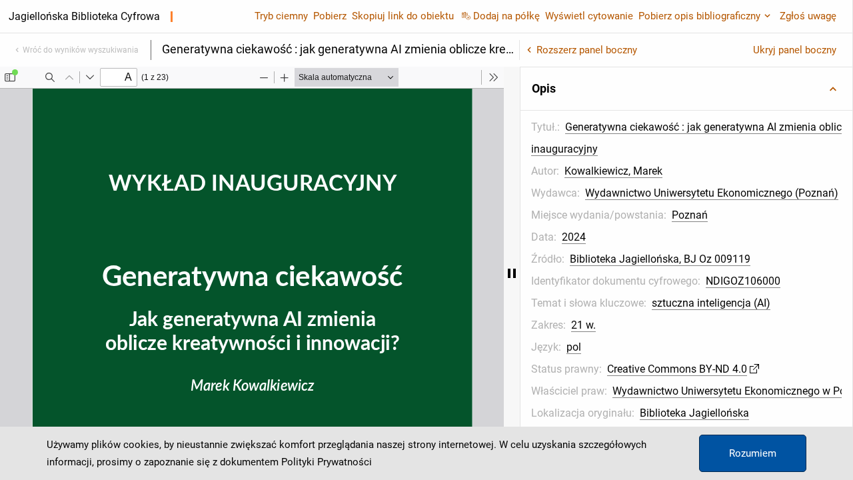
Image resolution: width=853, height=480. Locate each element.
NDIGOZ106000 (743, 281)
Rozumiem (752, 453)
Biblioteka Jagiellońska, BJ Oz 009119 (660, 259)
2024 (574, 237)
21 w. (583, 325)
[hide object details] (512, 273)
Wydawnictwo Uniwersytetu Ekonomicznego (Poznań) (711, 193)
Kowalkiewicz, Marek (613, 171)
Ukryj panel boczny (794, 50)
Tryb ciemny (281, 16)
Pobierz (330, 16)
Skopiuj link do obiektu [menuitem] (403, 16)
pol (573, 347)
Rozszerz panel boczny (586, 50)
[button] (686, 88)
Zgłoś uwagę (808, 16)
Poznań (690, 215)
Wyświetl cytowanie (589, 16)
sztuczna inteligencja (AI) (711, 303)
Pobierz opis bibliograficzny (699, 16)
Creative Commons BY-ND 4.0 (677, 369)
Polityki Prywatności (326, 462)
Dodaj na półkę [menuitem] (506, 16)
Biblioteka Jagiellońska (694, 413)
